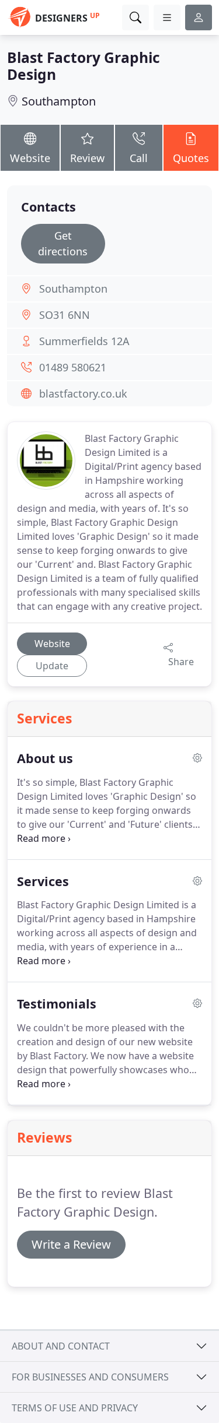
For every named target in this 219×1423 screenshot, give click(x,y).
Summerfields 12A (84, 341)
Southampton (59, 101)
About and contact (61, 1346)
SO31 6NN (64, 315)
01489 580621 (72, 367)
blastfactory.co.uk (83, 393)
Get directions (63, 243)
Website (30, 158)
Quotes (191, 158)
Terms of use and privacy (75, 1407)
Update (52, 665)
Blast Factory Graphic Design (83, 66)
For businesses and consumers (90, 1377)
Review (87, 158)
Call (139, 158)
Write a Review (71, 1244)
